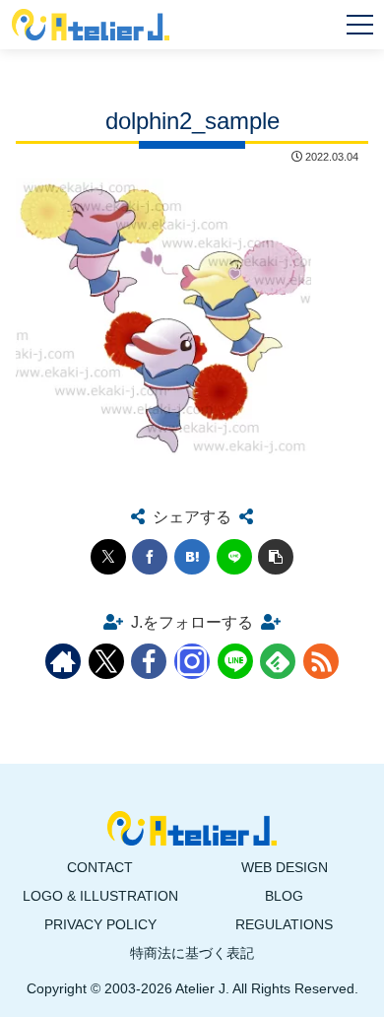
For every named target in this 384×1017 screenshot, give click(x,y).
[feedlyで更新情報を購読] (277, 661)
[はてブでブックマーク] (192, 556)
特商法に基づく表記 (192, 953)
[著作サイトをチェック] (63, 661)
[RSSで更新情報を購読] (321, 661)
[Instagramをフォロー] (192, 661)
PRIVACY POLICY (100, 924)
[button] (275, 556)
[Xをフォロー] (106, 661)
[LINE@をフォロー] (235, 661)
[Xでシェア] (108, 556)
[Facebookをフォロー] (148, 661)
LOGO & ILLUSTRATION (100, 896)
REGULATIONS (284, 924)
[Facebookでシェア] (149, 556)
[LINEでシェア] (234, 556)
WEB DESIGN (284, 867)
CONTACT (100, 867)
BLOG (284, 896)
